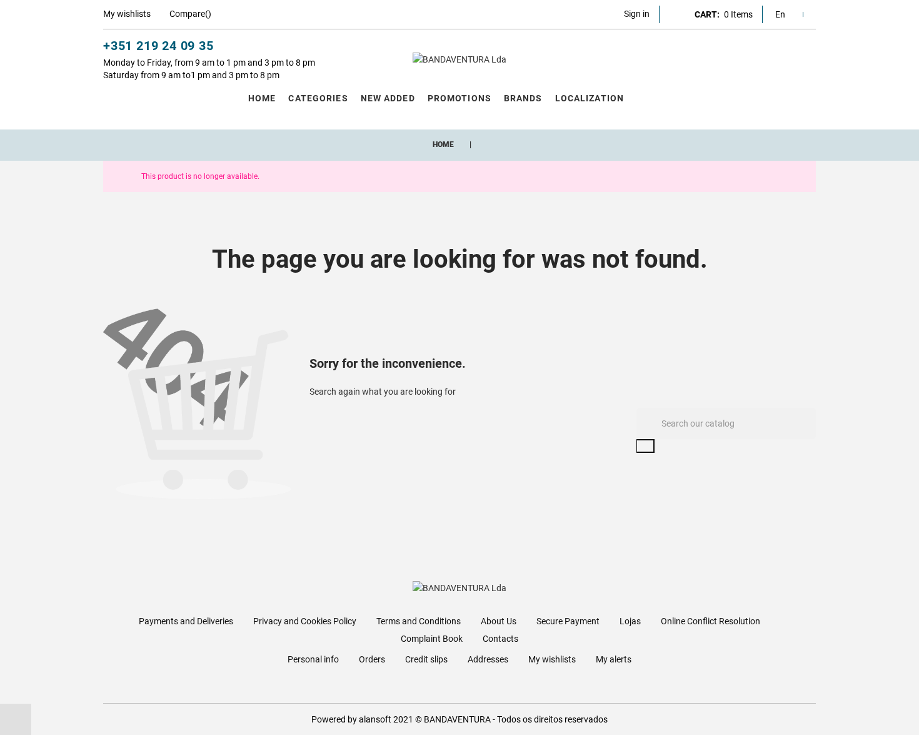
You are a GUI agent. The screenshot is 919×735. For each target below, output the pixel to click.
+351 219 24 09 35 (158, 45)
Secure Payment (568, 621)
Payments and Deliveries (186, 621)
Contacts (500, 639)
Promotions (459, 98)
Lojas (630, 621)
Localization (589, 98)
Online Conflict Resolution (710, 621)
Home (262, 98)
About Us (498, 621)
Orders (372, 659)
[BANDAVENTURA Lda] (459, 59)
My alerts (613, 659)
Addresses (488, 659)
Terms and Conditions (418, 621)
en (780, 14)
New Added (388, 98)
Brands (523, 98)
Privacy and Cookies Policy (304, 621)
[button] (637, 14)
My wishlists (552, 659)
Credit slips (426, 659)
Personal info (313, 659)
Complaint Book (432, 639)
